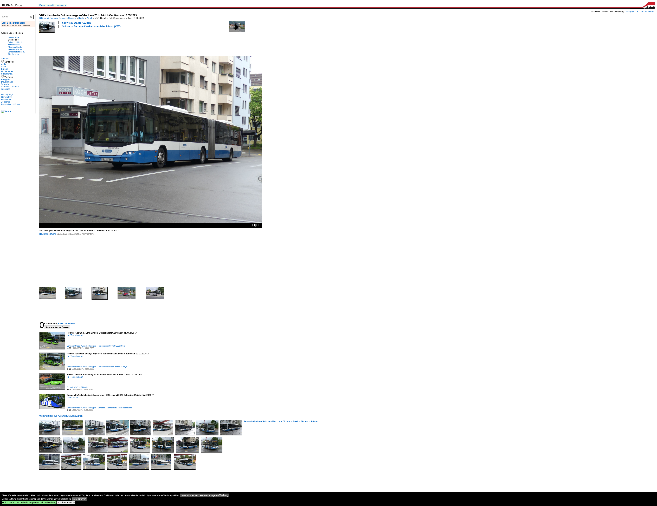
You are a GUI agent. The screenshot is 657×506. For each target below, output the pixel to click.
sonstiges (5, 89)
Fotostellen (6, 99)
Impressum (60, 5)
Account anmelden (645, 11)
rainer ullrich (72, 397)
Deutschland (7, 82)
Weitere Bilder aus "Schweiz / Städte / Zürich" (61, 416)
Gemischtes (6, 97)
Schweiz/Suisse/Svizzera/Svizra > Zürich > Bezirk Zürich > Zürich (281, 421)
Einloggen (630, 11)
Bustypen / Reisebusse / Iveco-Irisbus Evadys (107, 367)
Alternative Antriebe (10, 86)
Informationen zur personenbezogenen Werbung (204, 495)
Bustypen (5, 79)
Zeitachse (5, 102)
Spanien (5, 58)
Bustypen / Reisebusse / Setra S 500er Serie (107, 346)
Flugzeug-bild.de (15, 47)
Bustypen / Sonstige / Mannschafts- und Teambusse (110, 408)
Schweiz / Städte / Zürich (76, 22)
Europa (4, 69)
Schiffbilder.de (14, 45)
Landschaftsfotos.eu (16, 52)
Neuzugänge (7, 94)
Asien (4, 66)
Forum (42, 5)
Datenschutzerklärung (10, 104)
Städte (81, 18)
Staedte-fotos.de (15, 49)
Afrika (4, 64)
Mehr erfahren (79, 499)
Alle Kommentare (66, 323)
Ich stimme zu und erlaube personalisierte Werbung (29, 502)
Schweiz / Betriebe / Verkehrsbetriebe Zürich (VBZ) (91, 26)
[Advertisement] (101, 41)
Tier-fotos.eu (13, 54)
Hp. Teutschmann (47, 234)
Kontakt (50, 5)
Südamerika (6, 74)
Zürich (89, 18)
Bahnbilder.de (13, 37)
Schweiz (72, 18)
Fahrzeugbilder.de (15, 42)
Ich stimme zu (66, 502)
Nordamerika (7, 71)
